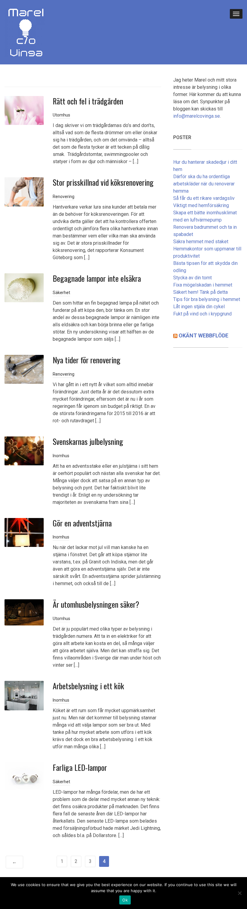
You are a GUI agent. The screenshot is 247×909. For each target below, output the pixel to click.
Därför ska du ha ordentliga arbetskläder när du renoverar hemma (204, 184)
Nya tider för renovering (86, 360)
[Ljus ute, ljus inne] (25, 31)
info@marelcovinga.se (196, 116)
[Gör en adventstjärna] (24, 532)
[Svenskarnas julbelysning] (24, 450)
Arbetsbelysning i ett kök (88, 686)
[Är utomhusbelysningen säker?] (24, 612)
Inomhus (61, 455)
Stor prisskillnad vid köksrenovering (103, 182)
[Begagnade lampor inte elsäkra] (24, 287)
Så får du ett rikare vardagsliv (204, 198)
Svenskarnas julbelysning (88, 441)
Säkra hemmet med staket (200, 241)
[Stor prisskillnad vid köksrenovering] (24, 191)
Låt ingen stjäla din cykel (199, 306)
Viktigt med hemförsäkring (201, 205)
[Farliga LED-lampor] (24, 775)
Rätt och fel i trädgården (88, 101)
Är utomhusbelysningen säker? (96, 604)
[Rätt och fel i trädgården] (24, 110)
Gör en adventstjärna (82, 523)
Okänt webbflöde (203, 335)
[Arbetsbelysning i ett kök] (24, 695)
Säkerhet (61, 292)
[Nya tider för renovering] (24, 369)
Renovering (63, 196)
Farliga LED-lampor (80, 767)
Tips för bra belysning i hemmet (206, 299)
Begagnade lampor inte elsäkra (97, 278)
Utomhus (61, 115)
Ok (125, 900)
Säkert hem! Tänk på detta (200, 292)
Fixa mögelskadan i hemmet (202, 285)
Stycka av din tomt (192, 278)
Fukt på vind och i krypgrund (202, 314)
